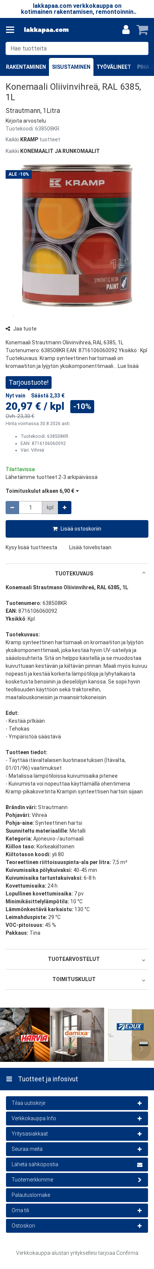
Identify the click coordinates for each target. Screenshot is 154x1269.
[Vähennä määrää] (12, 507)
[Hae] (141, 48)
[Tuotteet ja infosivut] (12, 30)
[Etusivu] (46, 30)
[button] (26, 121)
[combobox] (77, 48)
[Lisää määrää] (64, 507)
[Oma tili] (126, 30)
